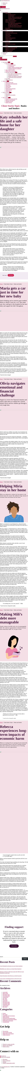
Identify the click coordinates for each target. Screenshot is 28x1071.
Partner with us (8, 51)
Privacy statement (6, 1060)
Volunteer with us (9, 50)
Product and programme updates (10, 1019)
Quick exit (5, 2)
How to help (5, 46)
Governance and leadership (11, 33)
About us (5, 30)
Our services (8, 13)
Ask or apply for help (10, 19)
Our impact (7, 34)
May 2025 (5, 999)
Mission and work (9, 31)
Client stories (8, 35)
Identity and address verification (15, 25)
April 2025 (5, 1000)
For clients (7, 28)
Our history (7, 36)
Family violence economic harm (15, 17)
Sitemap (4, 1061)
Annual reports (8, 39)
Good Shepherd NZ (5, 1066)
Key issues (7, 42)
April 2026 (5, 992)
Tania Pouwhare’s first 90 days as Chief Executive (11, 975)
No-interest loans (11, 14)
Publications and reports (8, 1020)
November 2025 (6, 995)
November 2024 (6, 1003)
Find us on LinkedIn (5, 1057)
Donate (4, 4)
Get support (5, 12)
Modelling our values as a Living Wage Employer (10, 968)
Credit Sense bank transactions (14, 26)
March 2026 (5, 993)
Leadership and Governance (9, 1015)
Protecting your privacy (13, 24)
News (6, 45)
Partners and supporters (10, 37)
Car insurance (11, 15)
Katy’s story (5, 275)
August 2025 (5, 997)
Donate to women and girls (11, 47)
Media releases (6, 1017)
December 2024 (6, 1002)
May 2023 (5, 1007)
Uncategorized (6, 1022)
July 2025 (5, 998)
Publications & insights (10, 44)
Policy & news (6, 41)
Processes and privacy (10, 22)
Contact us (7, 40)
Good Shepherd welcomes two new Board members (11, 966)
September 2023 (6, 1004)
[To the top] (0, 1070)
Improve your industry (10, 49)
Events (4, 1013)
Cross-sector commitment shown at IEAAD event (10, 978)
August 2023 (5, 1005)
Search (1, 956)
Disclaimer (5, 1059)
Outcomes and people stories (9, 1018)
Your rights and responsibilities (14, 23)
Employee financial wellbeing (14, 18)
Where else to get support (10, 20)
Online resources (9, 29)
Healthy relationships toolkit (9, 1063)
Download (11, 275)
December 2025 (6, 994)
